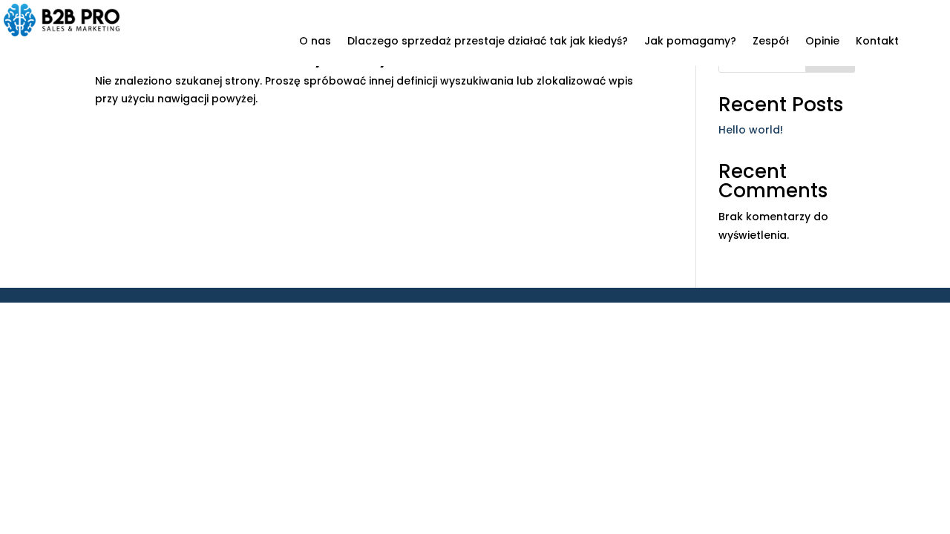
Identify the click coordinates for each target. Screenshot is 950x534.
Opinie (822, 42)
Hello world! (750, 129)
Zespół (771, 42)
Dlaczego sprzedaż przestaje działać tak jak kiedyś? (487, 42)
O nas (315, 42)
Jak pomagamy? (690, 42)
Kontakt (877, 42)
